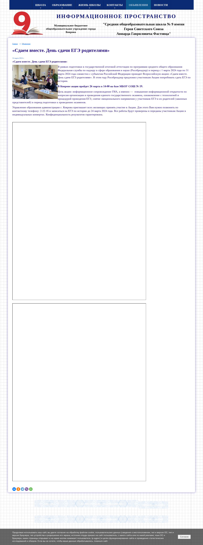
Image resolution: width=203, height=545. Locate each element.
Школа (40, 5)
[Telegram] (22, 489)
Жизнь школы (89, 5)
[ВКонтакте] (14, 489)
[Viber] (26, 489)
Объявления (138, 5)
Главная (15, 44)
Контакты (115, 5)
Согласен (184, 537)
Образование (62, 5)
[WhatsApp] (31, 489)
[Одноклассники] (18, 489)
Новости (161, 5)
